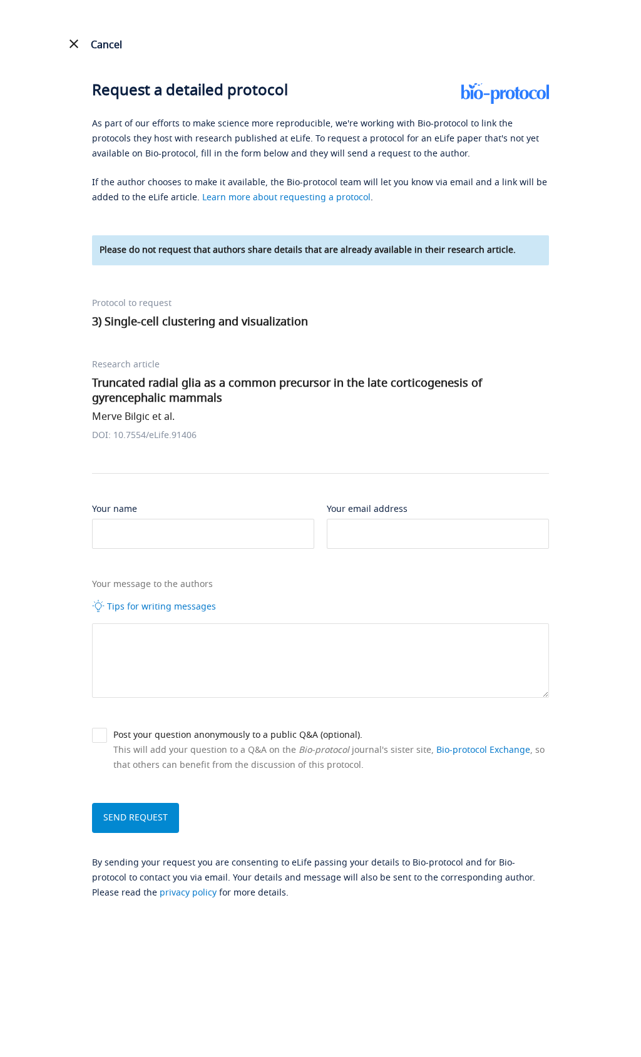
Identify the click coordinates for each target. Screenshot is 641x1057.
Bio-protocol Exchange (483, 750)
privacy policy (188, 892)
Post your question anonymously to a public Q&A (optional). (237, 735)
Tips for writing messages (160, 606)
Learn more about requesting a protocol (286, 197)
